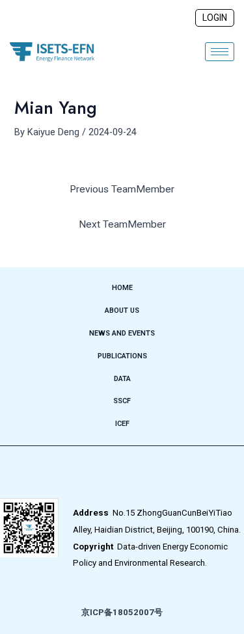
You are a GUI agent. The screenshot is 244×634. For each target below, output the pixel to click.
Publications (122, 356)
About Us (122, 310)
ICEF (122, 423)
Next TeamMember (122, 224)
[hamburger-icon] (219, 51)
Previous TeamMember (122, 189)
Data (122, 379)
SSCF (122, 401)
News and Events (122, 333)
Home (122, 288)
